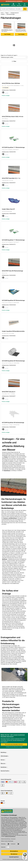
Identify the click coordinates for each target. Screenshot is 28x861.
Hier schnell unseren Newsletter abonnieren (14, 744)
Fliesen (6, 456)
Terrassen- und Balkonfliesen (10, 518)
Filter (14, 61)
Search (25, 9)
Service (3, 759)
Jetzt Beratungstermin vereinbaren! (14, 1)
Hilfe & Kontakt (5, 756)
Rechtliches (4, 767)
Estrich (3, 605)
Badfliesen (4, 559)
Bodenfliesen (7, 470)
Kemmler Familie (5, 770)
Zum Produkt (7, 34)
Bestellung (4, 752)
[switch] (25, 859)
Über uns (3, 763)
